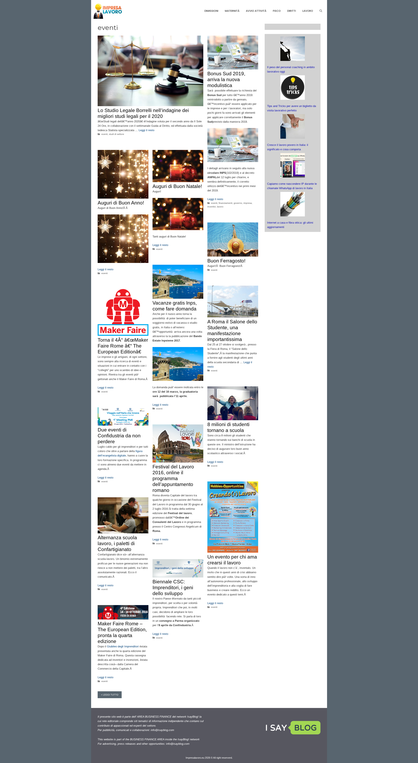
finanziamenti (225, 203)
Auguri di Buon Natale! (177, 186)
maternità (232, 11)
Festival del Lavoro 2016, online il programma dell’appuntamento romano (173, 478)
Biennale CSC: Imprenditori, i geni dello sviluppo (173, 587)
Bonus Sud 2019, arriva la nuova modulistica (226, 79)
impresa (247, 203)
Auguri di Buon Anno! (121, 202)
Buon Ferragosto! (226, 260)
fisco (277, 11)
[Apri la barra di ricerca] (320, 11)
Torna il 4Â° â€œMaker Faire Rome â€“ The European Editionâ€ (123, 345)
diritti (291, 11)
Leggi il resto (146, 130)
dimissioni (211, 11)
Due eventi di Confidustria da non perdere (119, 435)
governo (238, 203)
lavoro (307, 11)
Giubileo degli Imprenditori (123, 646)
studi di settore (116, 134)
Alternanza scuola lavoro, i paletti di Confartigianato (117, 543)
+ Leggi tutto (109, 694)
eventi (104, 134)
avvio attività (256, 11)
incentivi (211, 206)
